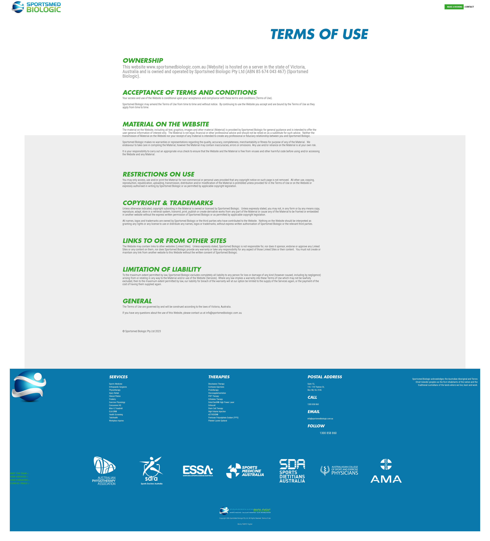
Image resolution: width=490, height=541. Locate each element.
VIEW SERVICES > (19, 476)
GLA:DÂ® (113, 411)
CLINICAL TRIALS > (19, 483)
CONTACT (469, 7)
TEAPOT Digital (247, 524)
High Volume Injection (217, 411)
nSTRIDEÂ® (213, 414)
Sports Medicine (115, 384)
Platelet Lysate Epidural (217, 420)
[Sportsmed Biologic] (36, 6)
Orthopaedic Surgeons (118, 387)
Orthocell (211, 405)
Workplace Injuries (116, 420)
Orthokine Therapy (215, 399)
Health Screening (116, 414)
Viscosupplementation (217, 393)
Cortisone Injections (216, 387)
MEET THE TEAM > (19, 473)
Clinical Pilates (115, 396)
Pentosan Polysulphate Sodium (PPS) (223, 417)
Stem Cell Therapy (215, 408)
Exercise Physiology (117, 402)
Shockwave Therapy (216, 384)
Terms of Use (266, 518)
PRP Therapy (213, 396)
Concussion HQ (115, 405)
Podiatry (112, 399)
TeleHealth (113, 417)
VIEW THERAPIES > (20, 479)
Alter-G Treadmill (115, 408)
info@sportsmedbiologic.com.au (320, 418)
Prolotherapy (213, 390)
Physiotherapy (114, 390)
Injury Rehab (114, 393)
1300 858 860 (313, 404)
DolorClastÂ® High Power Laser (221, 402)
